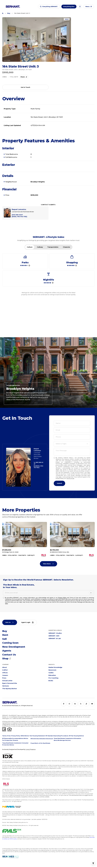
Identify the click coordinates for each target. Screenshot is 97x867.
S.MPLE (4, 670)
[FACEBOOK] (63, 703)
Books (50, 680)
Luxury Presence (31, 749)
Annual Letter (7, 680)
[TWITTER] (80, 703)
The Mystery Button (9, 688)
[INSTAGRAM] (69, 703)
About (4, 667)
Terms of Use (70, 478)
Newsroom (52, 670)
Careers (5, 675)
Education (52, 675)
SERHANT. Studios (55, 633)
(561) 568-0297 (38, 463)
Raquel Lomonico (37, 449)
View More (47, 564)
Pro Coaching (53, 678)
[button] (49, 7)
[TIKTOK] (86, 703)
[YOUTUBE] (92, 703)
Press (4, 678)
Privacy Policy (60, 478)
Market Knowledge (55, 667)
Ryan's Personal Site (9, 683)
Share (22, 77)
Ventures (5, 686)
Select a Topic (61, 444)
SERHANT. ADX (53, 636)
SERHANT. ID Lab (54, 638)
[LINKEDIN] (75, 703)
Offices (5, 673)
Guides (51, 673)
